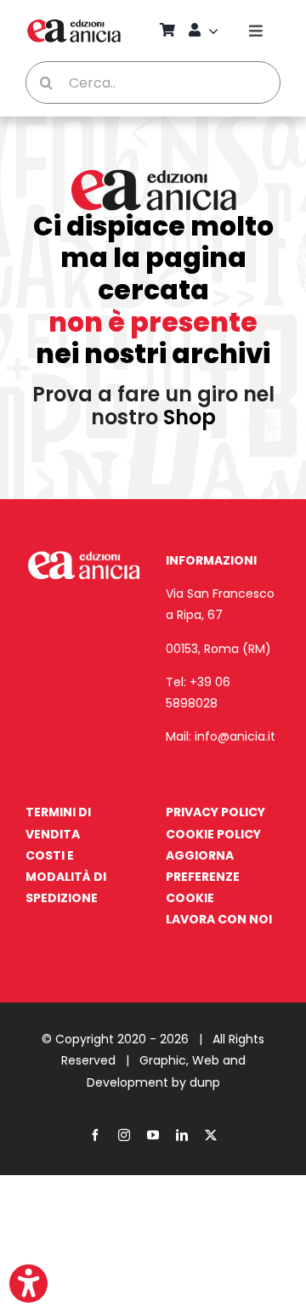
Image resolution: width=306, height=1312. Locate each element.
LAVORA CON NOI (219, 919)
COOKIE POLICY (213, 834)
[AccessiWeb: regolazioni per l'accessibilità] (28, 1283)
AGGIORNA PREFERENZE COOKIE (203, 876)
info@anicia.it (235, 736)
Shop (189, 417)
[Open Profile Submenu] (216, 30)
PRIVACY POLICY (215, 812)
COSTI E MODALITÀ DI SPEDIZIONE (66, 876)
